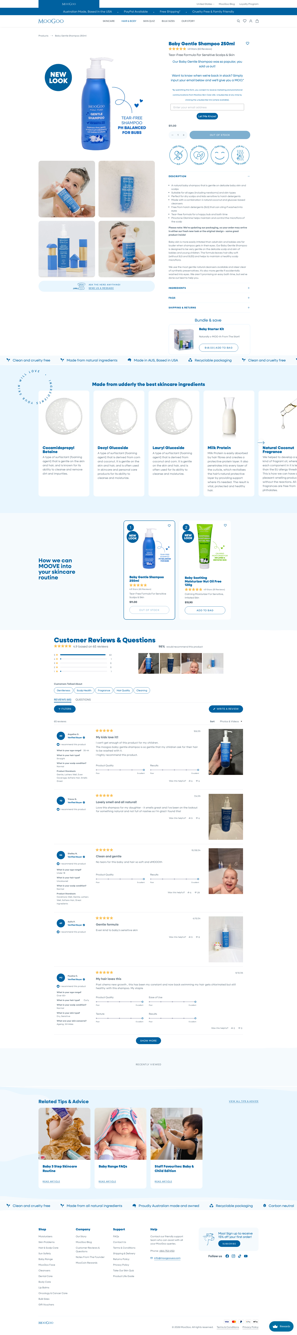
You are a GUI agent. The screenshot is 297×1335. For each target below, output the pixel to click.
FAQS (172, 297)
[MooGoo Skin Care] (50, 21)
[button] (68, 4)
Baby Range (45, 1259)
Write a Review (229, 710)
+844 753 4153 (166, 1250)
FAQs (116, 1236)
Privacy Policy (121, 1264)
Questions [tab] (83, 700)
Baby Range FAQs (113, 1166)
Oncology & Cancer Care (53, 1293)
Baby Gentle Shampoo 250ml (146, 578)
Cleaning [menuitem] (141, 690)
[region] (181, 663)
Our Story (81, 1236)
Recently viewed (148, 1064)
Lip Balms (43, 1287)
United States (205, 4)
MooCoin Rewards (86, 1262)
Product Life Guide (123, 1276)
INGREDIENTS (177, 288)
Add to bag (205, 610)
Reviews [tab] (62, 700)
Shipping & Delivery (124, 1253)
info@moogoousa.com (167, 1258)
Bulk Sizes (44, 1298)
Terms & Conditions (124, 1247)
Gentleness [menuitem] (63, 690)
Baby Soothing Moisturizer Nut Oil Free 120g (203, 581)
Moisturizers (45, 1236)
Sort (212, 721)
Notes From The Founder (90, 1257)
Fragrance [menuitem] (104, 690)
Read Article (51, 1181)
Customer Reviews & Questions (88, 1249)
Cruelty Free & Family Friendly (213, 11)
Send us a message (101, 288)
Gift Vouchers (46, 1304)
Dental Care (45, 1276)
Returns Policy (121, 1259)
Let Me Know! (207, 116)
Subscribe (229, 1243)
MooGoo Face (46, 1264)
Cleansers (44, 1270)
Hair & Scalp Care (48, 1247)
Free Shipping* (170, 11)
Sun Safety (44, 1253)
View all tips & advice (243, 1101)
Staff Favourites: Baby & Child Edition (174, 1168)
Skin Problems (46, 1242)
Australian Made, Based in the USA (87, 11)
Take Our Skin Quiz (123, 1270)
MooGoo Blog (227, 4)
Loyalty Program (248, 4)
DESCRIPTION (177, 176)
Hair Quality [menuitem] (123, 690)
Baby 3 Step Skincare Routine (60, 1168)
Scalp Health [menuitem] (84, 690)
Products (43, 35)
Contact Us (119, 1242)
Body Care (44, 1281)
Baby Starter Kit (211, 329)
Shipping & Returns (182, 307)
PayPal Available (136, 11)
